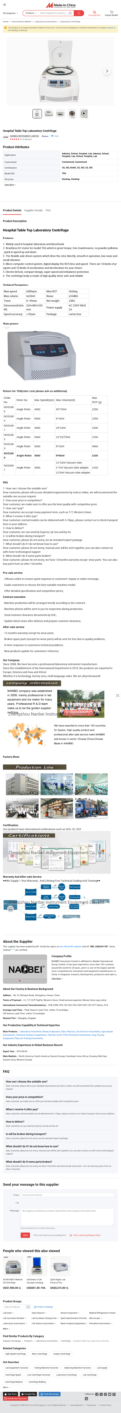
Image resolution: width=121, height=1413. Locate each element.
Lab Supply (102, 1367)
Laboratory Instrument (30, 1031)
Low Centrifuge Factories (38, 1374)
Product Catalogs (44, 1306)
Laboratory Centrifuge (70, 21)
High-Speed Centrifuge (15, 1353)
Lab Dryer (7, 1312)
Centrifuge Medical (13, 1381)
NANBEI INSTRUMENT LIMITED (24, 135)
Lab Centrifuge (90, 1374)
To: (18, 1202)
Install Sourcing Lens (17, 1398)
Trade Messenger (49, 1394)
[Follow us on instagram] (105, 1394)
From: (16, 1195)
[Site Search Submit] (79, 13)
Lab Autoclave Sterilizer (13, 1318)
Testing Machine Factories (46, 1367)
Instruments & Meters (21, 21)
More (5, 1387)
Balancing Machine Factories (77, 1367)
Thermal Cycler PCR (57, 1034)
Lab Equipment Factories (16, 1367)
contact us (111, 27)
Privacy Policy (105, 1405)
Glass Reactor (68, 1031)
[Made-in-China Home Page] (60, 5)
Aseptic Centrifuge (61, 1353)
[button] (4, 4)
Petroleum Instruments (79, 1034)
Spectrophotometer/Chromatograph (77, 1318)
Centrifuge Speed (13, 1374)
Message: (14, 1210)
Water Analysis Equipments (72, 1323)
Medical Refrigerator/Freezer (102, 1312)
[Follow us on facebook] (96, 1394)
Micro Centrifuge (39, 1353)
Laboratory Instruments (46, 21)
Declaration (91, 1405)
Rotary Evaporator (51, 1031)
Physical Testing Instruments (29, 1038)
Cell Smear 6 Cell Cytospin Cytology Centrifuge (35, 1282)
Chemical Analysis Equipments (31, 1034)
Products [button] (30, 13)
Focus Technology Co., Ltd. (40, 1405)
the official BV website (71, 946)
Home (5, 21)
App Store (10, 1394)
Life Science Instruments (88, 1031)
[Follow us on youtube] (109, 1394)
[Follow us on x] (101, 1394)
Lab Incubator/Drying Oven (44, 1318)
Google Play (28, 1394)
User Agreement (76, 1405)
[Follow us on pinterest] (114, 1394)
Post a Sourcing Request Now (85, 1235)
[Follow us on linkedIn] (86, 1398)
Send (25, 1235)
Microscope (94, 1318)
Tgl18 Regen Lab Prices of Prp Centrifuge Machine (59, 1282)
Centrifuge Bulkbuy (37, 1381)
